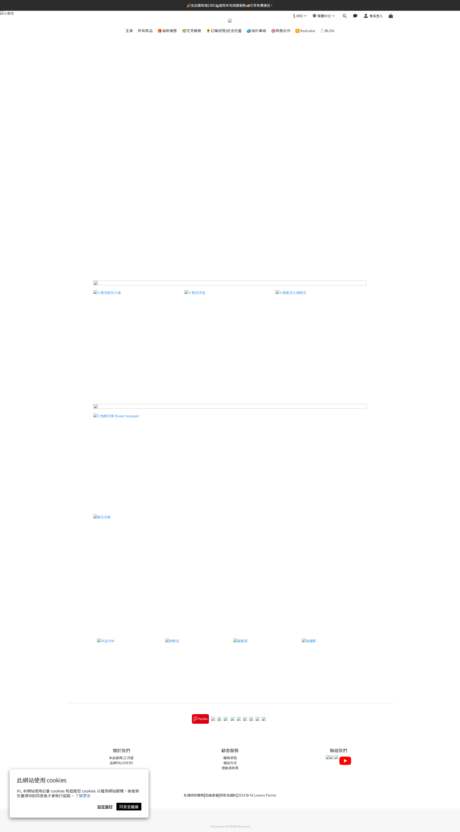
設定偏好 (105, 806)
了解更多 (83, 795)
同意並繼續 (128, 806)
